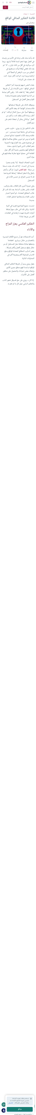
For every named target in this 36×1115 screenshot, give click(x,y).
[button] (17, 50)
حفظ (32, 50)
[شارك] (4, 1104)
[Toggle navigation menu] (33, 2)
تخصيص (10, 1103)
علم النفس (22, 169)
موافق (20, 1109)
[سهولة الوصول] (6, 2)
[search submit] (5, 7)
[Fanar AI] (3, 1110)
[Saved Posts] (3, 2)
